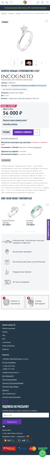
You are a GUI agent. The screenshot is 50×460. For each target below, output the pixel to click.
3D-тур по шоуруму (25, 288)
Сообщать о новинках (23, 132)
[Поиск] (47, 2)
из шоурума (37, 147)
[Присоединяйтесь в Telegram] (8, 426)
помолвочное (6, 160)
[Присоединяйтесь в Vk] (4, 426)
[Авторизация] (42, 2)
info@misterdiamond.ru (10, 372)
